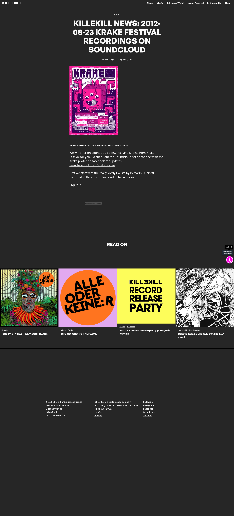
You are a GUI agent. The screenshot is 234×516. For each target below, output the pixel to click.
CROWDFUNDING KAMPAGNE (79, 333)
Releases (131, 327)
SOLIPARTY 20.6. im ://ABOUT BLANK (25, 333)
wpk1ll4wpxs (110, 59)
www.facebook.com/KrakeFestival (92, 165)
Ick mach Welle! (67, 330)
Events (5, 330)
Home (117, 14)
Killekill (187, 330)
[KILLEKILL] (12, 3)
